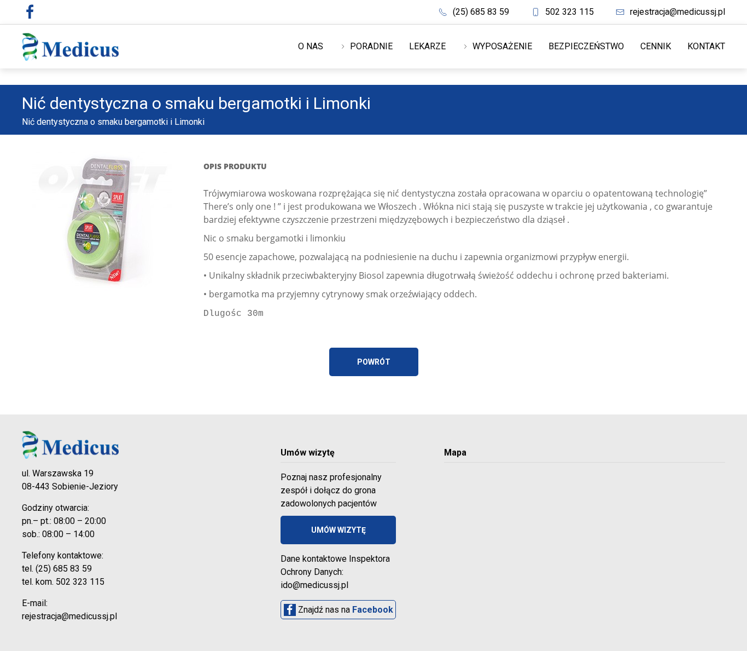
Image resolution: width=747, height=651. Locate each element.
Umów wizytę (338, 530)
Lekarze (427, 46)
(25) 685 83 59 (481, 12)
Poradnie (370, 46)
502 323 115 (569, 12)
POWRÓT (373, 362)
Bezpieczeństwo (586, 46)
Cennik (655, 46)
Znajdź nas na (344, 609)
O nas (310, 46)
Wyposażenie (501, 46)
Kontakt (706, 46)
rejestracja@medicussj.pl (677, 12)
